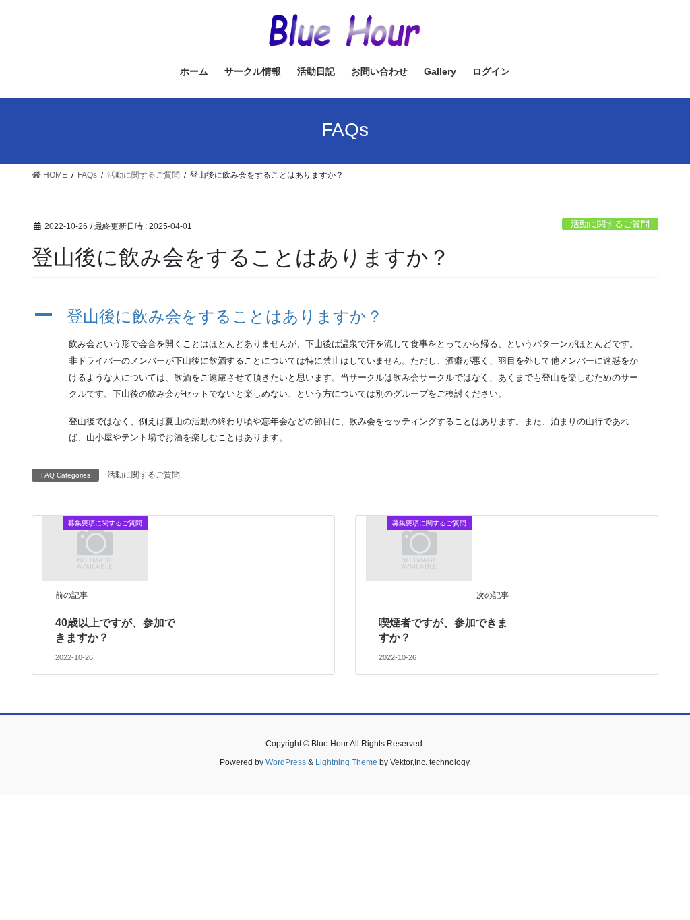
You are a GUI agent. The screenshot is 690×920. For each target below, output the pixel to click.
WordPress (285, 762)
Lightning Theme (346, 762)
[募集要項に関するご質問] (95, 547)
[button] (345, 317)
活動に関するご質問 (610, 224)
